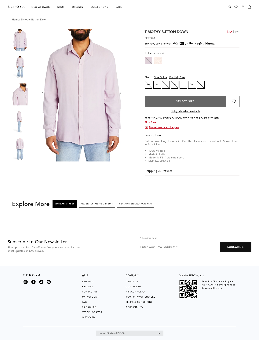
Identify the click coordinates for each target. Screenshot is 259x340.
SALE (119, 7)
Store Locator (92, 312)
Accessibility (134, 307)
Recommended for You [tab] (135, 204)
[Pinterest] (48, 284)
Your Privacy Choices (140, 297)
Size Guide (160, 77)
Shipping (88, 281)
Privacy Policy (136, 291)
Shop (60, 7)
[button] (20, 40)
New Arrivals (40, 7)
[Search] (230, 7)
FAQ (84, 302)
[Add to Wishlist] (233, 101)
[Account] (243, 6)
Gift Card (88, 317)
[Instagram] (25, 282)
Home (15, 20)
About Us (132, 281)
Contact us (133, 286)
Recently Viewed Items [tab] (97, 204)
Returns (87, 286)
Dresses (77, 7)
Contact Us (90, 291)
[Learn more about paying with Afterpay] (194, 43)
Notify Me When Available (185, 111)
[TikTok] (41, 282)
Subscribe (235, 247)
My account (90, 297)
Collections (99, 7)
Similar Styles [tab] (65, 204)
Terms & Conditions (139, 302)
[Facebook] (33, 284)
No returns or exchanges (164, 127)
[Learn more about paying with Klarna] (210, 43)
